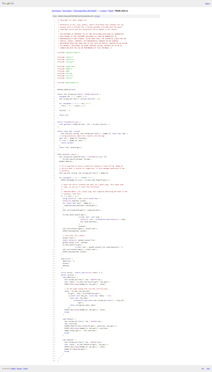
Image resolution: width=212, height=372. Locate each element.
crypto (103, 10)
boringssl (56, 10)
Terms (25, 368)
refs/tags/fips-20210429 (85, 10)
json (208, 368)
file (97, 16)
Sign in (207, 3)
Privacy (19, 368)
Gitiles (13, 368)
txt (202, 368)
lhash (111, 10)
